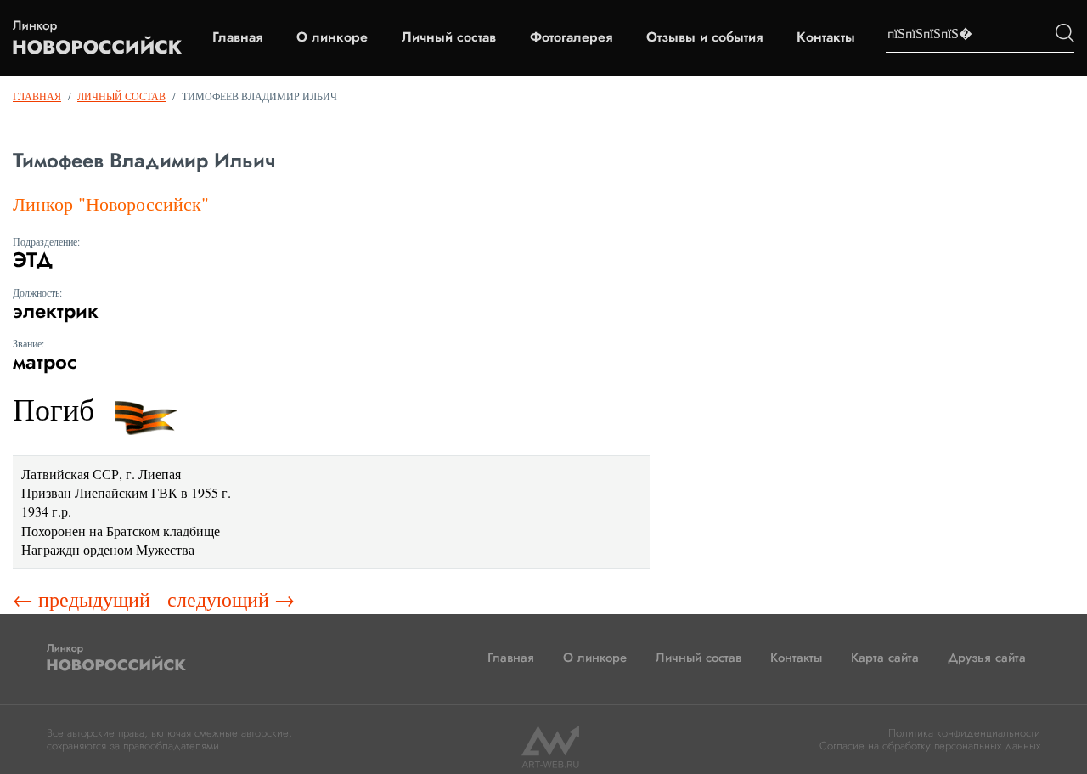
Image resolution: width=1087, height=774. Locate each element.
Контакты (826, 37)
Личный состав (449, 37)
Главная (237, 37)
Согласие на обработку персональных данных (929, 745)
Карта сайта (885, 657)
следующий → (231, 599)
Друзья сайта (987, 657)
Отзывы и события (704, 37)
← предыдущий (81, 599)
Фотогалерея (571, 37)
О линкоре (332, 37)
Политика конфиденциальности (964, 733)
